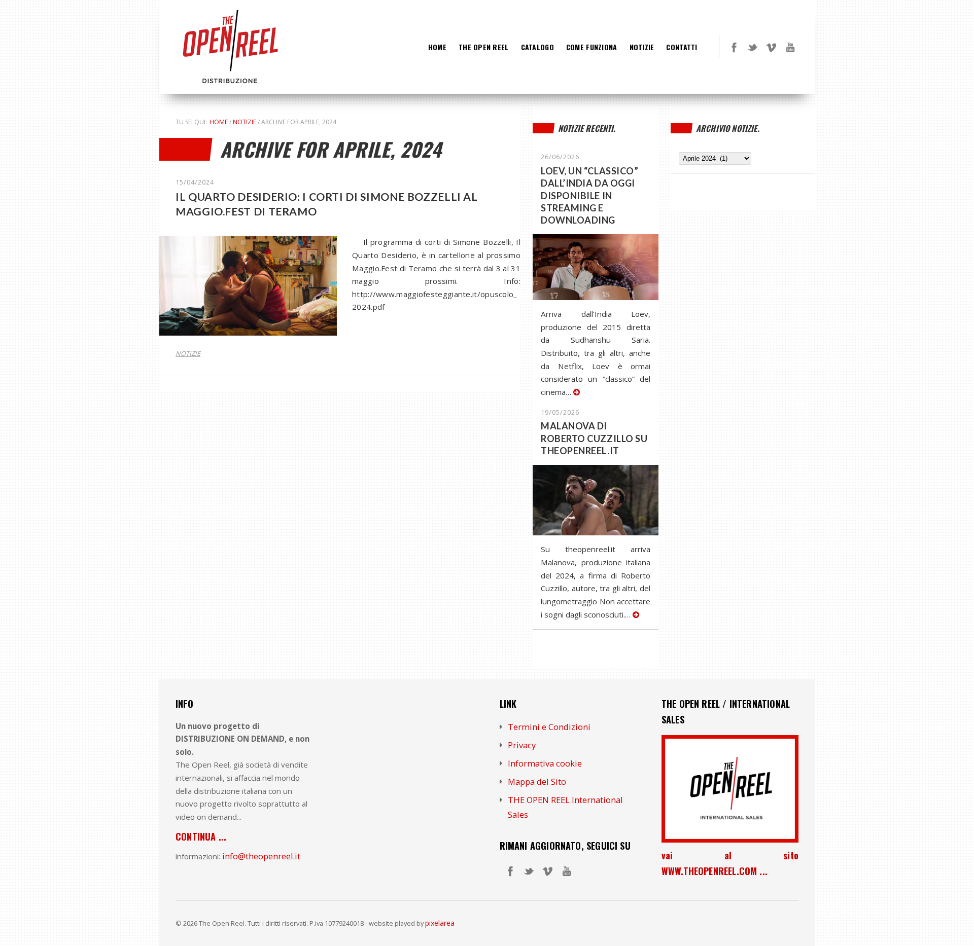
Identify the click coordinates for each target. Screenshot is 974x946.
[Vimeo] (771, 47)
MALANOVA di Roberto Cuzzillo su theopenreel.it (594, 438)
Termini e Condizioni (549, 727)
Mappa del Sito (537, 781)
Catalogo (537, 47)
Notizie (642, 47)
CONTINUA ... (201, 836)
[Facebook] (734, 47)
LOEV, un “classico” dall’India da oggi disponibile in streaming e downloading (589, 195)
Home (437, 47)
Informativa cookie (545, 763)
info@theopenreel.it (261, 856)
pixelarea (440, 923)
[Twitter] (753, 47)
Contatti (681, 47)
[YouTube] (790, 47)
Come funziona (591, 47)
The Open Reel (484, 47)
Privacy (522, 745)
